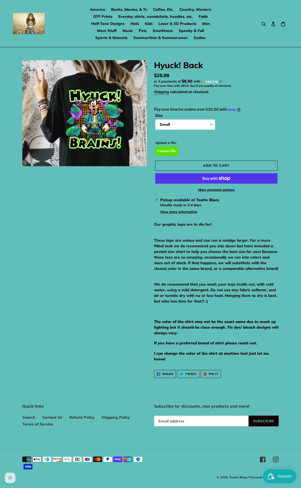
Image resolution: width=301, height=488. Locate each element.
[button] (188, 81)
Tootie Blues (239, 477)
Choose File (167, 151)
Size (159, 115)
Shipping (161, 92)
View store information (178, 212)
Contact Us (52, 417)
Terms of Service (37, 424)
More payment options (216, 190)
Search (28, 417)
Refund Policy (82, 417)
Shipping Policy (116, 417)
